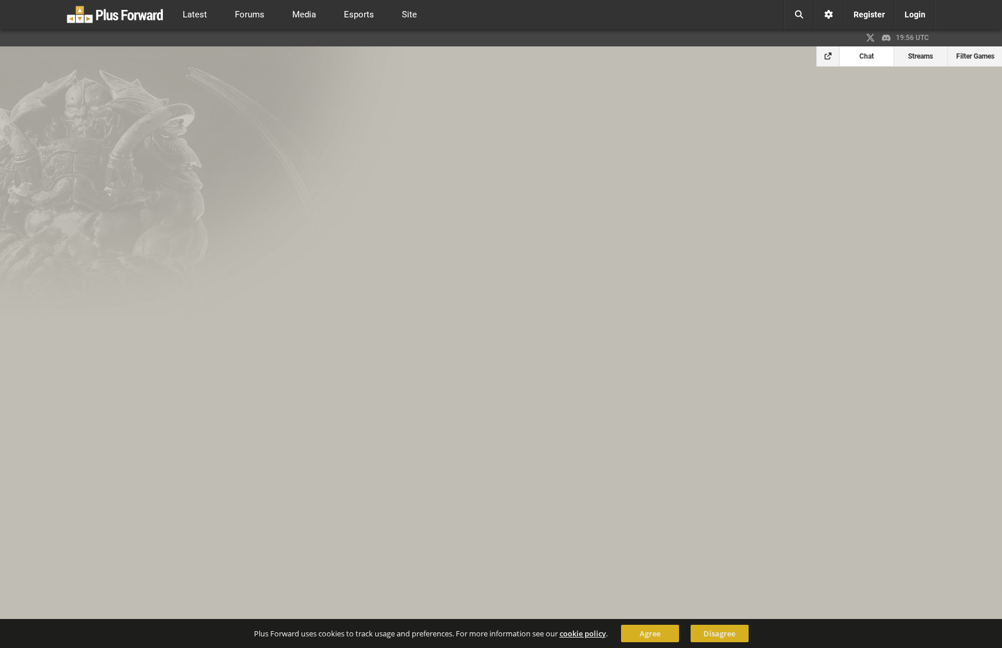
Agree (650, 633)
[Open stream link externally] (828, 56)
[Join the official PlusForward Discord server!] (887, 37)
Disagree (719, 633)
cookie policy (583, 633)
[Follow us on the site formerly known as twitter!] (870, 37)
